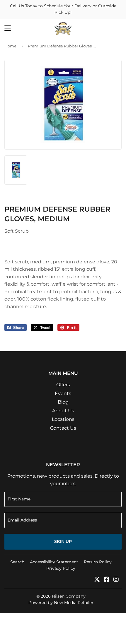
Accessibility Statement (54, 562)
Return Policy (98, 562)
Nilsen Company (69, 596)
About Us (63, 411)
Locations (63, 419)
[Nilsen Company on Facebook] (106, 580)
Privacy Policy (60, 568)
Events (63, 393)
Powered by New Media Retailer (60, 602)
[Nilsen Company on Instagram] (116, 580)
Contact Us (63, 428)
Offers (63, 384)
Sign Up (63, 541)
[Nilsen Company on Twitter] (97, 580)
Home (10, 46)
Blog (63, 402)
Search (17, 562)
